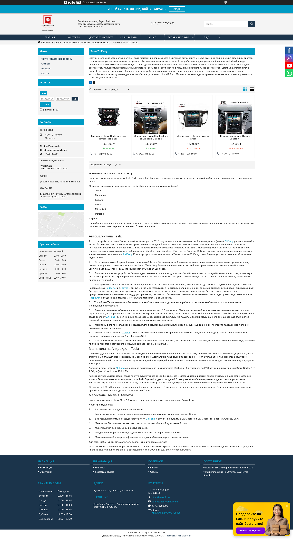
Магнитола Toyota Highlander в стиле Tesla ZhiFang (151, 137)
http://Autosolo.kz (52, 146)
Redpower (110, 288)
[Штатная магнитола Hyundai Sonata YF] (235, 117)
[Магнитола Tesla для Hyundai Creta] (193, 117)
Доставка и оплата (101, 37)
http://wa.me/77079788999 (54, 168)
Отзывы (45, 63)
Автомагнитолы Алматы (76, 42)
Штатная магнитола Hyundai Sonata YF (235, 137)
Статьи (45, 73)
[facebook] (90, 83)
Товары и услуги (178, 37)
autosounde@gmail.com (55, 150)
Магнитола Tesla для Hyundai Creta (193, 137)
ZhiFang (228, 241)
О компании (46, 472)
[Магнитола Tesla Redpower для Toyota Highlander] (108, 117)
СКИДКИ (177, 9)
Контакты (74, 37)
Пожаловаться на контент (178, 536)
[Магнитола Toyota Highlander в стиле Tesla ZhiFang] (150, 117)
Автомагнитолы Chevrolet (106, 42)
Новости (46, 68)
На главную (46, 467)
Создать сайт (89, 2)
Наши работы (128, 37)
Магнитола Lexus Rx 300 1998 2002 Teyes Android (225, 474)
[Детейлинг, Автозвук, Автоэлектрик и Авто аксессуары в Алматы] (48, 33)
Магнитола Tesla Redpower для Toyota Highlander (108, 137)
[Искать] (251, 24)
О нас (152, 37)
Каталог (154, 467)
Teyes (124, 288)
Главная (50, 37)
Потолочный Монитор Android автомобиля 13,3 (229, 467)
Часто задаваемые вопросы (56, 58)
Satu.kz (161, 533)
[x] (94, 83)
